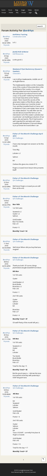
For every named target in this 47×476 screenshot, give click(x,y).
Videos (30, 10)
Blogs (16, 10)
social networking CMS (17, 472)
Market (37, 10)
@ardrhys (6, 36)
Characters (17, 73)
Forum (10, 10)
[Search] (36, 13)
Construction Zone (19, 37)
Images (23, 10)
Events (3, 10)
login (30, 12)
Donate (23, 12)
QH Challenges (18, 138)
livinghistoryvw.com (26, 470)
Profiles (11, 12)
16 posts (6, 45)
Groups (4, 12)
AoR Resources (18, 54)
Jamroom (33, 472)
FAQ (17, 12)
